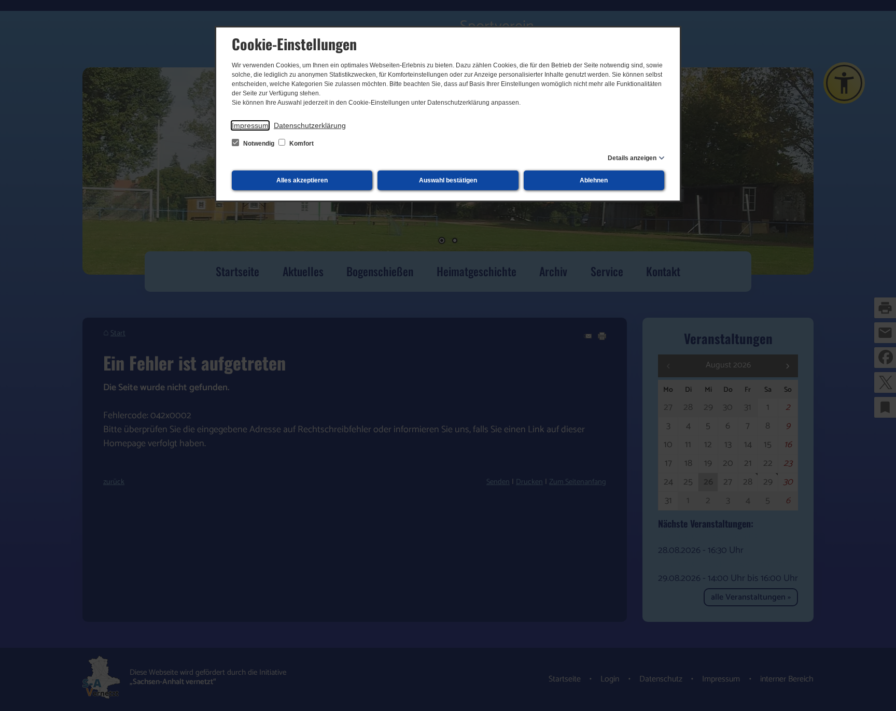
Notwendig (259, 143)
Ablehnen (594, 180)
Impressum (250, 125)
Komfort (301, 143)
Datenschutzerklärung (310, 125)
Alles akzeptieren (302, 180)
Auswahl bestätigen (448, 180)
